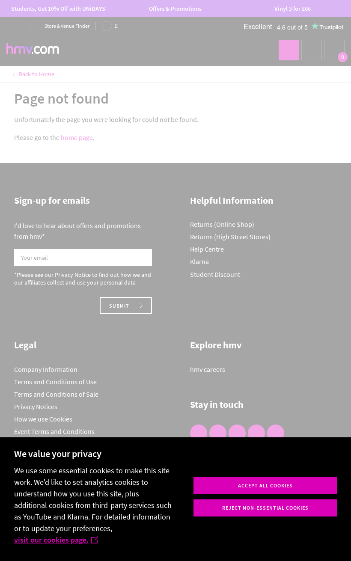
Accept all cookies (265, 485)
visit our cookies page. (51, 540)
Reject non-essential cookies (265, 508)
